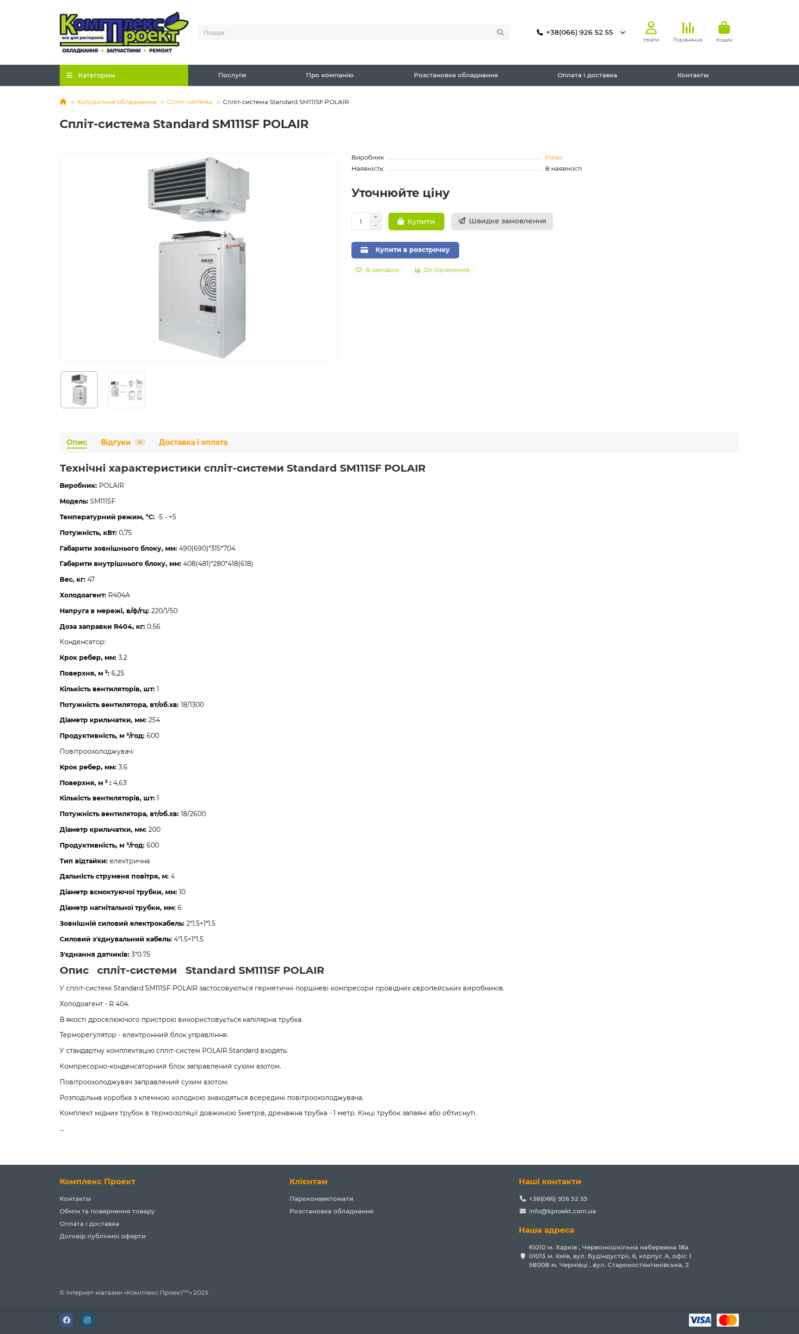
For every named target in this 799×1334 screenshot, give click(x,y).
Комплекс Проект (97, 1181)
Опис (77, 442)
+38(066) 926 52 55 (579, 32)
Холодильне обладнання (116, 101)
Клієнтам (308, 1181)
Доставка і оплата (193, 442)
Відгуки (121, 442)
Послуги (232, 75)
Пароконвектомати (321, 1198)
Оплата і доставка (587, 75)
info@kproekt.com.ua (562, 1211)
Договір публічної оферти (103, 1236)
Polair (554, 157)
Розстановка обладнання (456, 75)
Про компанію (330, 75)
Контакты (693, 75)
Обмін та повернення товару (107, 1211)
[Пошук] (500, 32)
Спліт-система (189, 101)
